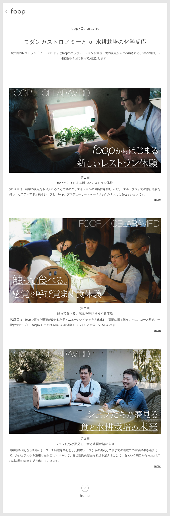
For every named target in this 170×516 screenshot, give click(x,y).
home (85, 495)
